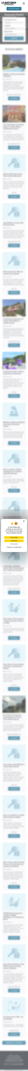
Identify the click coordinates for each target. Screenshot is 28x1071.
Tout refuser (14, 540)
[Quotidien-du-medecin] (9, 2)
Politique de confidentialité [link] (14, 547)
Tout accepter (14, 537)
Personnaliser (14, 544)
